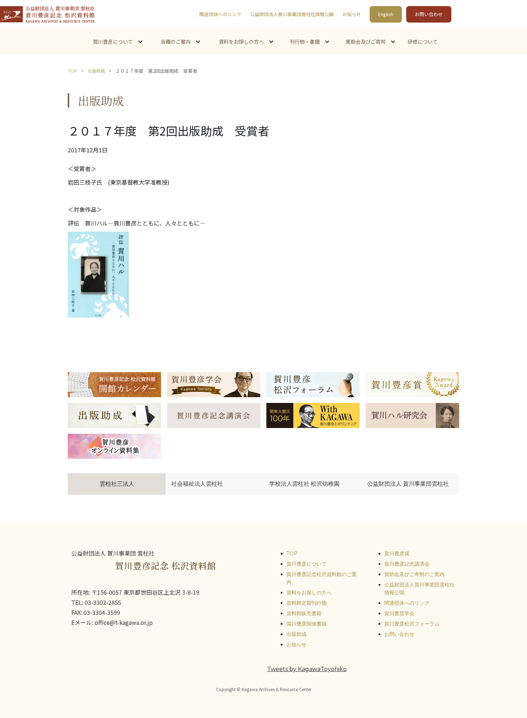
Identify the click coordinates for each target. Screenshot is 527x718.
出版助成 (96, 70)
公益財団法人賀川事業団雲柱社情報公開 (292, 14)
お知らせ (351, 14)
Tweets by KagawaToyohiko (307, 669)
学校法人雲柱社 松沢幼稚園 (304, 483)
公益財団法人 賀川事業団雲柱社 (408, 483)
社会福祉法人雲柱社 (197, 483)
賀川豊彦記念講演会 (406, 564)
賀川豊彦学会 (399, 613)
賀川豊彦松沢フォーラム (412, 623)
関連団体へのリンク (220, 14)
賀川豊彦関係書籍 (306, 623)
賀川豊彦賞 (396, 553)
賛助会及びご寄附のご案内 (414, 574)
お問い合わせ (429, 14)
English (385, 14)
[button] (117, 41)
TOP (72, 70)
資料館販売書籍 (304, 613)
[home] (47, 14)
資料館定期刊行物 (306, 603)
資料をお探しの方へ (309, 592)
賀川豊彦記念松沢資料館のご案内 (321, 578)
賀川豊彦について (306, 564)
